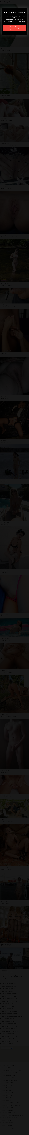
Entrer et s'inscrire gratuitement (14, 28)
